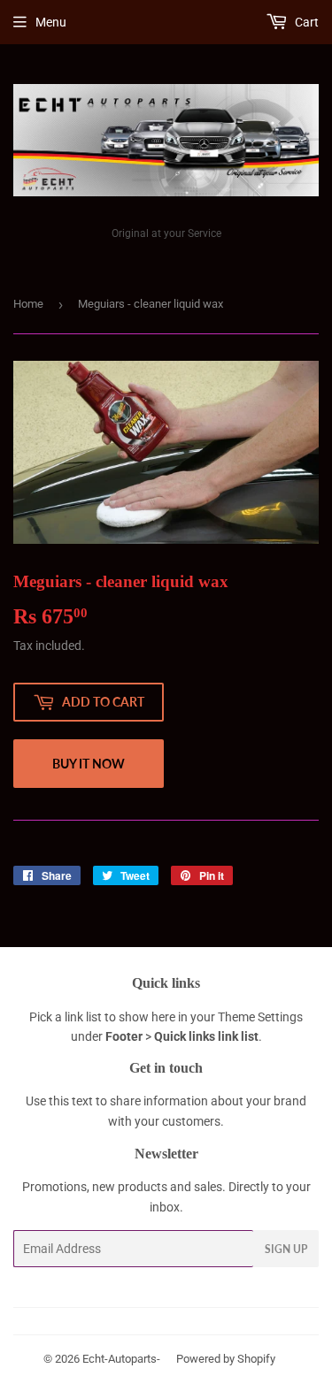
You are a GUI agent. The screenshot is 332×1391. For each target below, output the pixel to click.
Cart (305, 22)
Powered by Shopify (225, 1358)
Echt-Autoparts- (121, 1358)
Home (28, 303)
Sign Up (286, 1249)
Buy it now (88, 763)
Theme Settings (260, 1017)
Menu (50, 22)
